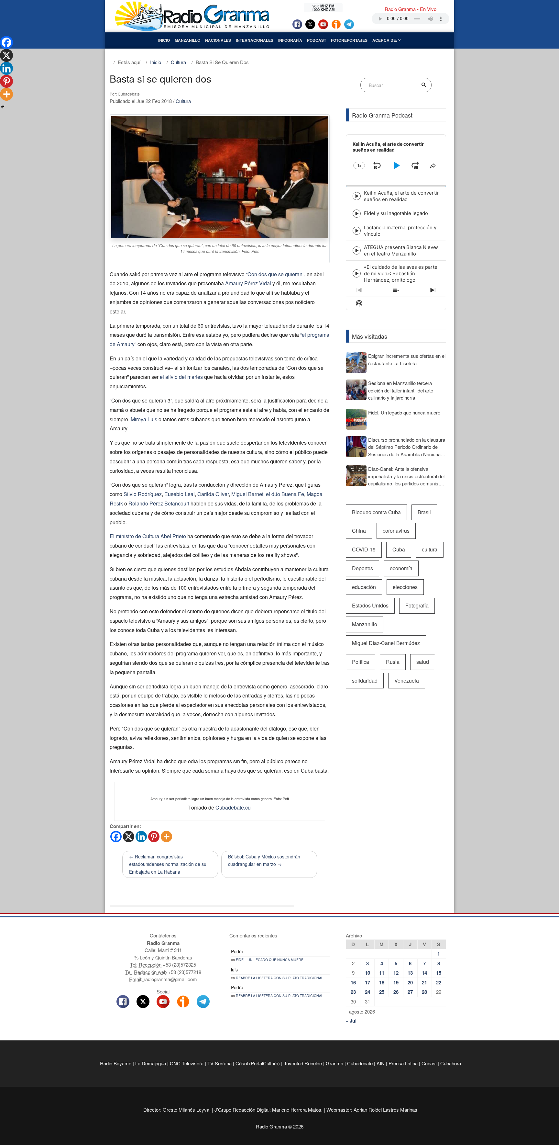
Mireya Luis (144, 419)
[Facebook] (116, 836)
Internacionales (254, 40)
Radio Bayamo (115, 1063)
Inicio (164, 40)
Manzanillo (187, 40)
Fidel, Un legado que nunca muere (269, 959)
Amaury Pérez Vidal (248, 283)
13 (410, 972)
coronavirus (396, 530)
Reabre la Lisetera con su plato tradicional (279, 977)
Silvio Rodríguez (143, 494)
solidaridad (365, 680)
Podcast (316, 40)
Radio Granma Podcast (382, 115)
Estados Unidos (370, 605)
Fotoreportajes (349, 40)
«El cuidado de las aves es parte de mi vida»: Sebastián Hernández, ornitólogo (400, 273)
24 (367, 991)
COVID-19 (364, 549)
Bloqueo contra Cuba (376, 512)
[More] (166, 836)
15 (438, 972)
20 (410, 982)
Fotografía (417, 605)
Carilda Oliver (213, 494)
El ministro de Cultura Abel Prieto (148, 536)
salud (422, 661)
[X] (128, 836)
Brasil (424, 512)
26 (396, 991)
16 (353, 982)
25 (381, 991)
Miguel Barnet (247, 494)
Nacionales (218, 40)
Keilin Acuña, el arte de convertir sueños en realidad (401, 196)
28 (424, 991)
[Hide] (2, 106)
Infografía (290, 40)
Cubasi (429, 1063)
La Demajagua (150, 1063)
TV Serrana (219, 1063)
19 (396, 982)
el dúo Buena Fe (285, 494)
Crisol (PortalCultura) (258, 1063)
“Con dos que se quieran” (275, 274)
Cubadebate (360, 1063)
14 (424, 972)
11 (381, 972)
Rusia (393, 661)
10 (367, 972)
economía (401, 568)
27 (410, 991)
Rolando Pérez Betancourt (158, 503)
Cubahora (450, 1063)
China (359, 530)
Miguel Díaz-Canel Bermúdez (386, 643)
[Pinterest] (153, 836)
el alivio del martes (181, 376)
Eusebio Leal (179, 494)
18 (381, 982)
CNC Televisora (186, 1063)
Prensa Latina (403, 1063)
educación (364, 587)
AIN (381, 1063)
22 (438, 982)
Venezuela (406, 680)
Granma (334, 1063)
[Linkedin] (141, 836)
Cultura (183, 100)
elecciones (405, 587)
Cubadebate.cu (233, 807)
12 (396, 972)
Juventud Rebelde (303, 1063)
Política (360, 661)
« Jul (351, 1020)
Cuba (398, 549)
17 (367, 982)
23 (353, 991)
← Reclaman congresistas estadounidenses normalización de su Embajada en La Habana (167, 864)
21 (424, 982)
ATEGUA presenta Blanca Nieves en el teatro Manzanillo (401, 250)
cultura (429, 549)
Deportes (362, 568)
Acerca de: (385, 40)
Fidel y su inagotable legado (396, 213)
